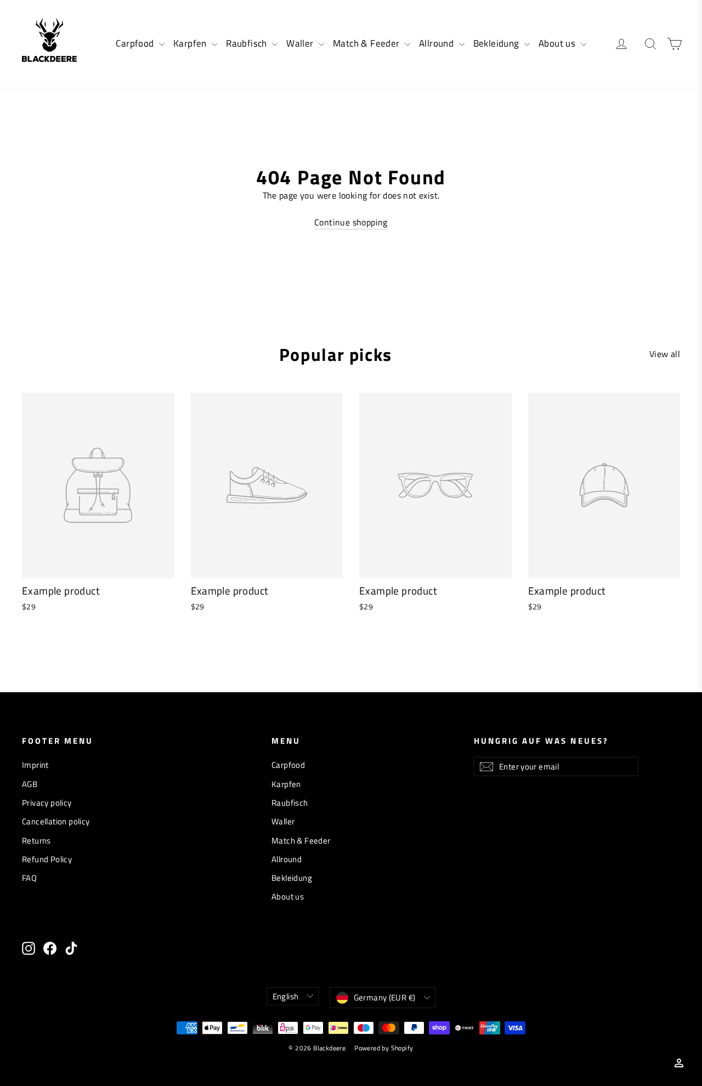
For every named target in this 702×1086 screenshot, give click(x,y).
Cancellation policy (56, 821)
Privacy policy (47, 802)
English (286, 996)
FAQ (29, 878)
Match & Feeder (367, 43)
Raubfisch (247, 43)
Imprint (35, 765)
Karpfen (191, 43)
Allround (437, 43)
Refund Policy (47, 859)
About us (558, 43)
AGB (29, 784)
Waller (301, 43)
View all (664, 353)
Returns (36, 840)
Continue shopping (351, 222)
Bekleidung (497, 43)
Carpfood (136, 43)
